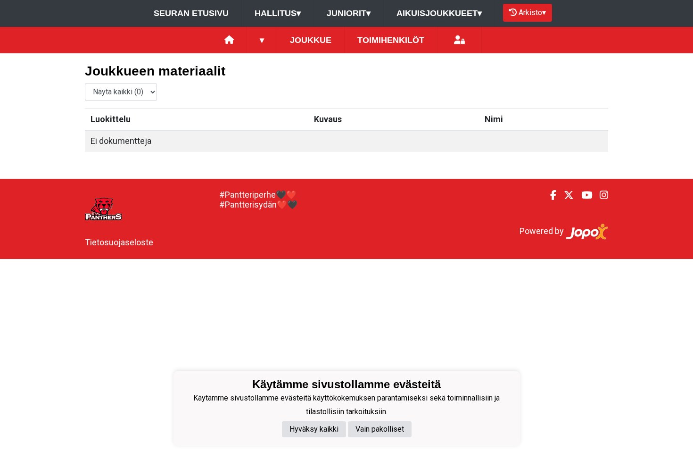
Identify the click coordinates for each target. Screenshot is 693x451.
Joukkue (310, 40)
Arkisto (532, 12)
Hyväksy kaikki (313, 429)
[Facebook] (549, 195)
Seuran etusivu (191, 13)
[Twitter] (565, 195)
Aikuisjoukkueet (439, 13)
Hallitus (278, 13)
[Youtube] (583, 195)
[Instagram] (600, 195)
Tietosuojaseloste (119, 242)
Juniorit (349, 13)
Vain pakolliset (379, 429)
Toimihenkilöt (390, 40)
